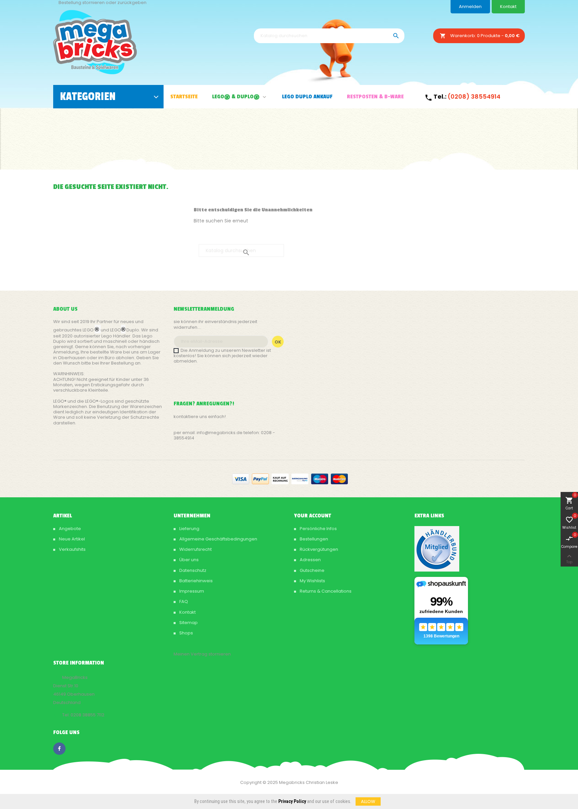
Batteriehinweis (195, 581)
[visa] (240, 478)
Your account (312, 515)
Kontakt (508, 6)
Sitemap (188, 622)
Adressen (310, 560)
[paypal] (299, 478)
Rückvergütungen (318, 549)
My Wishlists (312, 581)
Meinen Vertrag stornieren (202, 654)
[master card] (260, 478)
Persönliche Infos (318, 528)
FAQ (183, 601)
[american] (280, 478)
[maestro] (319, 478)
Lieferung (188, 528)
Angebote (69, 528)
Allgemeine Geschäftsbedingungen (217, 539)
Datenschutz (192, 570)
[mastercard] (339, 478)
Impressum (191, 591)
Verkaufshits (72, 549)
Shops (185, 633)
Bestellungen (313, 539)
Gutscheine (311, 570)
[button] (264, 97)
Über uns (188, 560)
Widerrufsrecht (195, 549)
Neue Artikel (71, 539)
